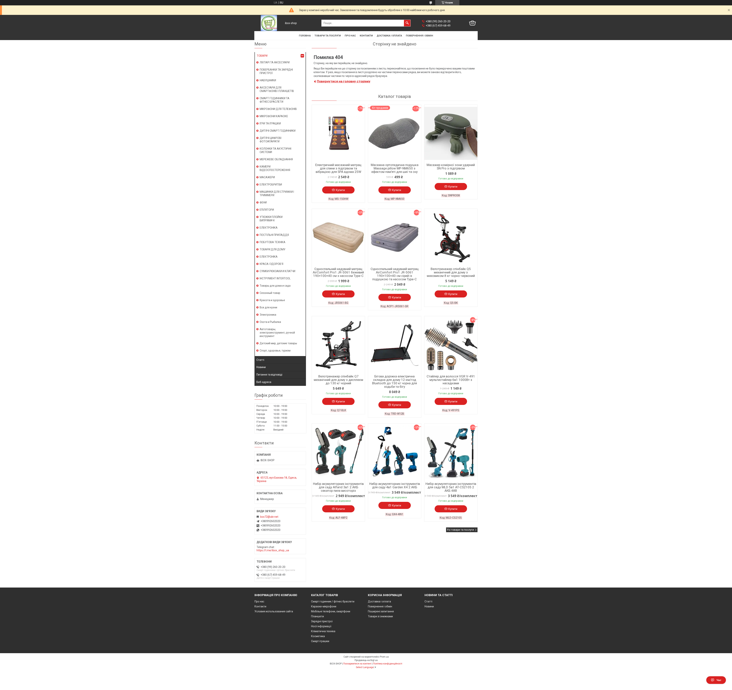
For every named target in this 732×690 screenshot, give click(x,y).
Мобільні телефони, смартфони (330, 611)
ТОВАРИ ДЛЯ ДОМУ (272, 249)
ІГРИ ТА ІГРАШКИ (270, 123)
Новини (261, 367)
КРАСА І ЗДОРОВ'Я (271, 263)
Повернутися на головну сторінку (343, 81)
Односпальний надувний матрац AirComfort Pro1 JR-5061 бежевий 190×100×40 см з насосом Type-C (338, 272)
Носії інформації (321, 626)
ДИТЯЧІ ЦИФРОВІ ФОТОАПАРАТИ (270, 139)
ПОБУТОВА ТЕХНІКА (272, 242)
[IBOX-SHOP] (269, 23)
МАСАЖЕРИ (267, 177)
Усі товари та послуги (460, 529)
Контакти (366, 35)
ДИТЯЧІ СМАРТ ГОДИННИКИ (277, 130)
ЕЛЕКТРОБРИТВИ (271, 184)
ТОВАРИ (262, 55)
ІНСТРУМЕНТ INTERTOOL (275, 278)
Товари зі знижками (380, 616)
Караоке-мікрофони (323, 606)
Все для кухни (268, 307)
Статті (260, 359)
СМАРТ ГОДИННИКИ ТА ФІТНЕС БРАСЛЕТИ (274, 100)
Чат (719, 680)
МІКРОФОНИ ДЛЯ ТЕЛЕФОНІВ (278, 108)
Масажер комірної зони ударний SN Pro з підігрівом (451, 166)
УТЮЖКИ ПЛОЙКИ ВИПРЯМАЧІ (271, 218)
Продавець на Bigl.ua (366, 660)
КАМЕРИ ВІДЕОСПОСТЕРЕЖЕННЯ (275, 168)
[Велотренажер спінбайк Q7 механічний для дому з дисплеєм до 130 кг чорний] (338, 344)
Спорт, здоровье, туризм (275, 350)
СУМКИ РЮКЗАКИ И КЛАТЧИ (277, 271)
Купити (340, 190)
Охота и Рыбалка (270, 321)
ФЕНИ (263, 202)
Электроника (268, 314)
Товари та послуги (328, 35)
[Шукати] (407, 23)
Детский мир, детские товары (278, 343)
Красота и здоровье (272, 300)
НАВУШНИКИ (268, 80)
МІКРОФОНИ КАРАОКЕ (274, 116)
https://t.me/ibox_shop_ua (273, 550)
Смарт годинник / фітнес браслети (332, 601)
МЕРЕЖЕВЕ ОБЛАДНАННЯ (276, 159)
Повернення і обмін (419, 35)
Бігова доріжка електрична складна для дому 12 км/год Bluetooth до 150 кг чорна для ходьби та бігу (394, 381)
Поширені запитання (381, 611)
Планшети (317, 616)
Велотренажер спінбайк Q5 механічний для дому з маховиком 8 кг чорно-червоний (451, 272)
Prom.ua (384, 656)
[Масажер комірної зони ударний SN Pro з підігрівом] (450, 133)
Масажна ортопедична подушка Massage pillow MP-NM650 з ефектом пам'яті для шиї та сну (394, 168)
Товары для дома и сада (275, 285)
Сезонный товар (270, 292)
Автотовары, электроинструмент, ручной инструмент (277, 333)
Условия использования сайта (273, 611)
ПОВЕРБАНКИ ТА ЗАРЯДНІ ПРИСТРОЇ (276, 71)
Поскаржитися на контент (357, 663)
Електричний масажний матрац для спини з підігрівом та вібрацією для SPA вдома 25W (338, 168)
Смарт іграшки (320, 641)
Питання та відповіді (269, 374)
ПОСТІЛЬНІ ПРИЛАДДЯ (274, 234)
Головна (305, 35)
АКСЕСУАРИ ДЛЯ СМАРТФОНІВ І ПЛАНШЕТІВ (277, 89)
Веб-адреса (263, 382)
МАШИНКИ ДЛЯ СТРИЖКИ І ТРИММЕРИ (277, 193)
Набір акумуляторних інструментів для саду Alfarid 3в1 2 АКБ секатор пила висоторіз (338, 487)
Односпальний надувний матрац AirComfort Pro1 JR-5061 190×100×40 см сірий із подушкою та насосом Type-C (395, 274)
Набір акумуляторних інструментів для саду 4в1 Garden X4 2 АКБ (394, 485)
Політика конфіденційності (387, 663)
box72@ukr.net (269, 516)
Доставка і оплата (389, 35)
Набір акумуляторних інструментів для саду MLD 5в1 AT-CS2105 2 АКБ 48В (450, 487)
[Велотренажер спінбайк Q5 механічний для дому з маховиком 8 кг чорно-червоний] (450, 237)
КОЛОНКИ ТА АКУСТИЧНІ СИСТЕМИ (275, 150)
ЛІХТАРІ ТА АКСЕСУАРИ (275, 62)
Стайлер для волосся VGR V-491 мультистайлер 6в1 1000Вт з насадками (451, 380)
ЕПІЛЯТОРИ (267, 209)
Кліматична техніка (323, 631)
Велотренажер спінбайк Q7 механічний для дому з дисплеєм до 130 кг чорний (338, 380)
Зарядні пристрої (322, 621)
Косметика (318, 636)
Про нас (350, 35)
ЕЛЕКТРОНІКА (269, 227)
